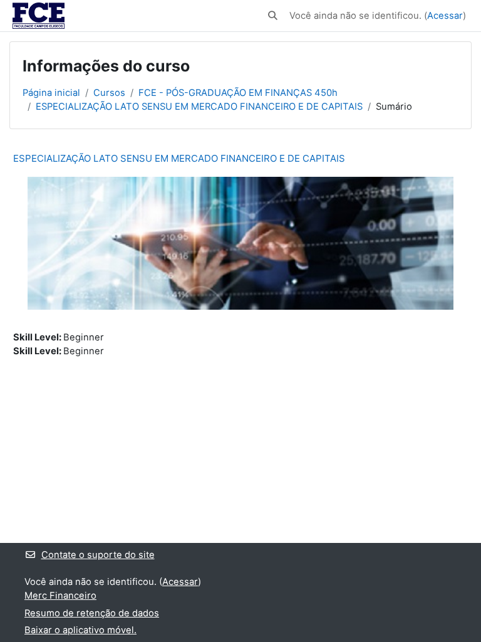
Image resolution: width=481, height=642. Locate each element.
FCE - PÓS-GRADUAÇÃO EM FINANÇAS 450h (238, 92)
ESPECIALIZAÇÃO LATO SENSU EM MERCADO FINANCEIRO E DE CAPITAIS (199, 106)
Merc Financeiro (60, 595)
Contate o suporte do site (98, 554)
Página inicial (51, 92)
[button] (273, 16)
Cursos (109, 92)
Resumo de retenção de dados (91, 613)
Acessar (445, 15)
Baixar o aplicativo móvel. (80, 630)
